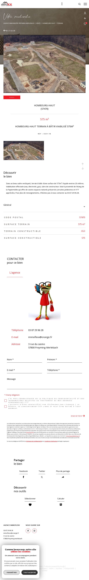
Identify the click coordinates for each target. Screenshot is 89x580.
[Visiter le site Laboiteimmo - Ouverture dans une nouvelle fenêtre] (44, 575)
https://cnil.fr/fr (30, 432)
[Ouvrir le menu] (85, 4)
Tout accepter (29, 572)
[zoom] (23, 159)
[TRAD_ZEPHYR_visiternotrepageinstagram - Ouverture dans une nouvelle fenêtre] (34, 530)
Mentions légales (41, 568)
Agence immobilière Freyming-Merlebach (18, 23)
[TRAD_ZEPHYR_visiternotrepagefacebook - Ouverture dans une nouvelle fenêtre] (28, 530)
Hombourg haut (49, 23)
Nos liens (59, 568)
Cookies (44, 570)
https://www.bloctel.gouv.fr (73, 436)
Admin (51, 568)
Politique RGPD (69, 568)
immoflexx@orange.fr (40, 337)
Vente (38, 23)
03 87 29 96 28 (35, 330)
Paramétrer (12, 572)
